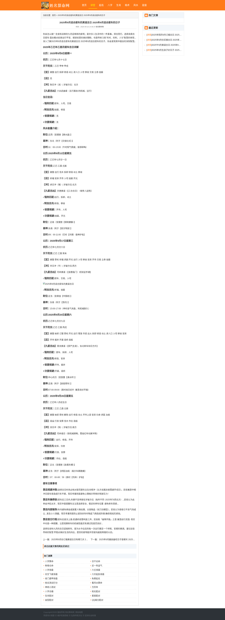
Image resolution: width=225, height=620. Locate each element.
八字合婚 (49, 591)
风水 (135, 5)
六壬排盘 (96, 570)
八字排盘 (49, 570)
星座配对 (96, 596)
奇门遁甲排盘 (51, 578)
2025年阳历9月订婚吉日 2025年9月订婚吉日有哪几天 (176, 35)
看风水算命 (97, 583)
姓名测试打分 (51, 583)
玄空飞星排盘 (51, 574)
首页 (84, 5)
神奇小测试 (50, 587)
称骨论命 (49, 566)
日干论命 (96, 561)
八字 (110, 5)
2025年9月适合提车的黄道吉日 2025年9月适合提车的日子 (81, 15)
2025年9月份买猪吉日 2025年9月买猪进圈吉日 (173, 40)
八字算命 (49, 561)
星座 (144, 5)
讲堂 (92, 5)
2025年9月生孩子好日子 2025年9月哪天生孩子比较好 (176, 50)
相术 (127, 5)
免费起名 (96, 578)
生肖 (118, 5)
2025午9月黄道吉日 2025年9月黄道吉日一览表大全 (175, 45)
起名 (101, 5)
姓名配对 (96, 591)
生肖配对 (49, 596)
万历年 (95, 587)
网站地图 (79, 612)
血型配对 (49, 600)
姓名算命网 (100, 27)
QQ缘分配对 (97, 600)
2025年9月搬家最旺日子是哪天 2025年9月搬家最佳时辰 (125, 539)
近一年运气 (97, 566)
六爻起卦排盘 (98, 574)
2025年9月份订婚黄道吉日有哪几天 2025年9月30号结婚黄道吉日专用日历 (85, 539)
